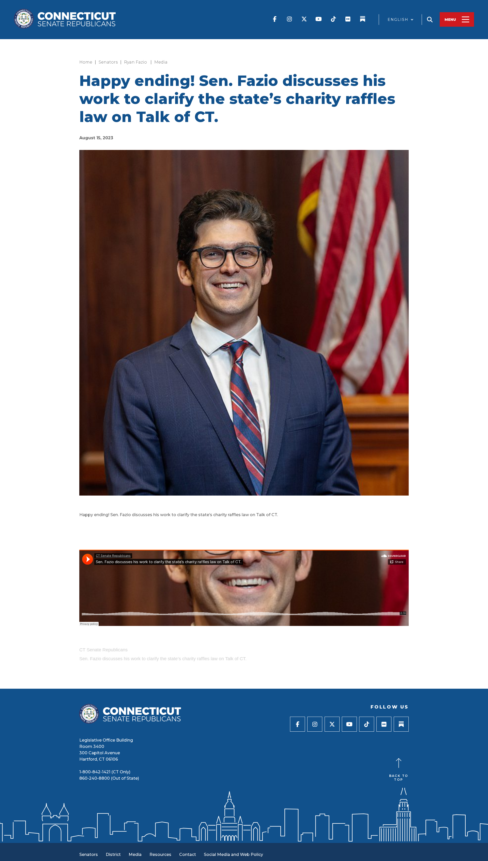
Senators (108, 62)
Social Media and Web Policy (233, 854)
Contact (187, 854)
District (113, 854)
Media (160, 62)
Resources (160, 854)
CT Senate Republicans (103, 649)
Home (85, 62)
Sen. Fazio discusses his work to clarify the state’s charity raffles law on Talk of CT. (163, 658)
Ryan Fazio (136, 62)
